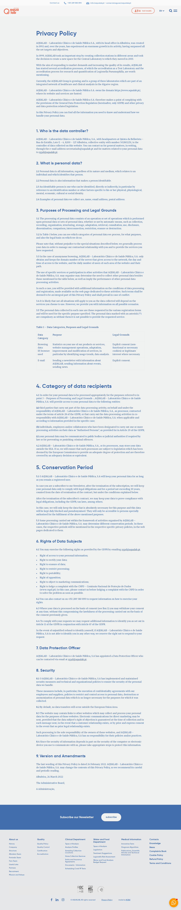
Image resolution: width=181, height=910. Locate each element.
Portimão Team (15, 858)
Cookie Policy (156, 855)
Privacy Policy (107, 900)
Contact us (54, 3)
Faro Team (13, 861)
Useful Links (13, 864)
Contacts (154, 839)
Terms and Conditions (160, 863)
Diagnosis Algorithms (129, 847)
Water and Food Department (101, 840)
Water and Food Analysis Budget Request (103, 861)
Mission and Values (16, 875)
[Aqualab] (11, 11)
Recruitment (14, 871)
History (12, 844)
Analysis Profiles (71, 847)
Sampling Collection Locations (73, 852)
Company (13, 847)
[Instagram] (63, 899)
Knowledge (155, 843)
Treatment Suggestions (102, 853)
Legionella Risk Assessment (104, 857)
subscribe (111, 817)
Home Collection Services (75, 856)
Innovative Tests (127, 844)
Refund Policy (156, 859)
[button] (173, 902)
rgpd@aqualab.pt (48, 152)
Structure (13, 851)
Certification (42, 851)
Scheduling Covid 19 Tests (75, 869)
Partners (12, 868)
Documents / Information (75, 865)
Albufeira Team (15, 854)
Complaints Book (157, 851)
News (152, 847)
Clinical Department (75, 839)
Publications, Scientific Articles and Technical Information (130, 853)
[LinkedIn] (57, 899)
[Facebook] (51, 899)
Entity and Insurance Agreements (73, 861)
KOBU (128, 900)
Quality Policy (42, 844)
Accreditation (42, 854)
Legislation (97, 850)
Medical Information (131, 839)
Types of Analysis (72, 844)
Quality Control (43, 847)
